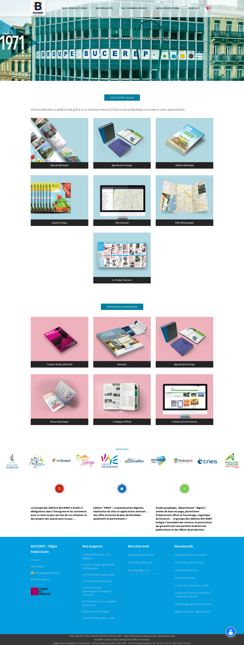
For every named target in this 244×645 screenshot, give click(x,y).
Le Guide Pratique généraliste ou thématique (98, 566)
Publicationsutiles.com (140, 562)
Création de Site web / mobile (98, 617)
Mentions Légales (40, 579)
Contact (35, 560)
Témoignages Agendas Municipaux (192, 604)
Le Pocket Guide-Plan (186, 570)
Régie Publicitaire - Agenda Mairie (192, 611)
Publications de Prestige (95, 611)
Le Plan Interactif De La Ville (97, 581)
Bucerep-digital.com (139, 570)
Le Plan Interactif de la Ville (189, 562)
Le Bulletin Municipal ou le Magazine (96, 556)
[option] (12, 461)
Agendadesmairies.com (141, 554)
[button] (5, 460)
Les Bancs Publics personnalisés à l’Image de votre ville (96, 591)
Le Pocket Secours (184, 577)
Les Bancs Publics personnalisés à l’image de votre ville (192, 594)
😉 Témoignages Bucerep (45, 572)
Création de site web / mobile (190, 554)
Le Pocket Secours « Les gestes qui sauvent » (99, 603)
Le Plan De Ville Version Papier (98, 574)
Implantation (37, 566)
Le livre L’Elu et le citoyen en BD (191, 585)
